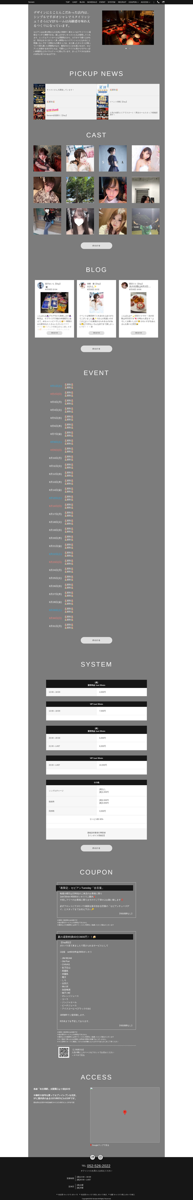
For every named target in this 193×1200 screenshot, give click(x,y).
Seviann (31, 2)
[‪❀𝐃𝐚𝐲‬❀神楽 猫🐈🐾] (146, 158)
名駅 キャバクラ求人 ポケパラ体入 (122, 1195)
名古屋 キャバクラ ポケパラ (68, 1195)
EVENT (102, 2)
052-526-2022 (98, 1166)
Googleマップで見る (100, 1145)
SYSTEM (111, 2)
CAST (74, 2)
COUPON (133, 2)
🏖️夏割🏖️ (68, 384)
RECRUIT (122, 2)
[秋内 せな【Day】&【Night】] (146, 190)
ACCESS (144, 2)
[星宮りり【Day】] (47, 190)
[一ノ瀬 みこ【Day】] (47, 221)
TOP (68, 2)
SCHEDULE (92, 2)
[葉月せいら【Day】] (113, 158)
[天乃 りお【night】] (80, 221)
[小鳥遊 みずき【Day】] (80, 190)
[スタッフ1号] (146, 221)
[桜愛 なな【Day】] (47, 158)
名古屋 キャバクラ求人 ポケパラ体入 (94, 1195)
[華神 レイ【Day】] (113, 190)
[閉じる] (135, 1098)
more (96, 245)
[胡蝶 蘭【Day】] (80, 158)
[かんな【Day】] (113, 221)
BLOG (82, 2)
